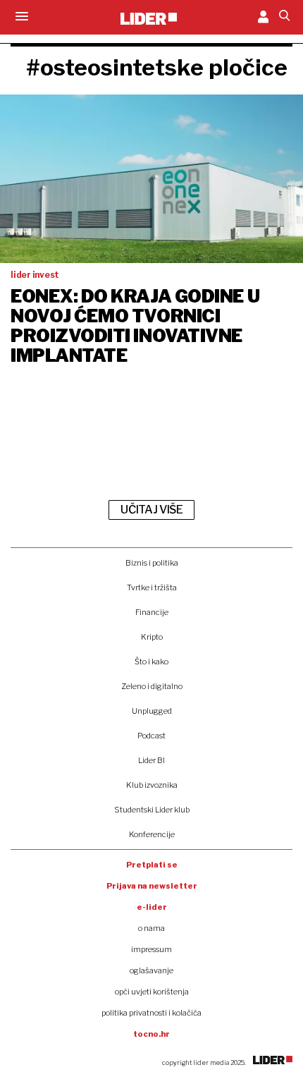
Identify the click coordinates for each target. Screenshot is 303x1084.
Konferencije (152, 834)
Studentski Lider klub (152, 810)
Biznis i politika (151, 563)
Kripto (152, 637)
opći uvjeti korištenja (152, 992)
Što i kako (151, 661)
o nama (151, 928)
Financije (151, 612)
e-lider (152, 907)
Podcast (151, 736)
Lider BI (151, 760)
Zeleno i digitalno (152, 686)
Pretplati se (152, 865)
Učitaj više (151, 509)
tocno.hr (151, 1034)
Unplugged (152, 711)
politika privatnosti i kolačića (151, 1013)
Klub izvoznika (152, 785)
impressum (151, 949)
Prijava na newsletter (151, 886)
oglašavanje (151, 970)
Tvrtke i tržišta (152, 587)
